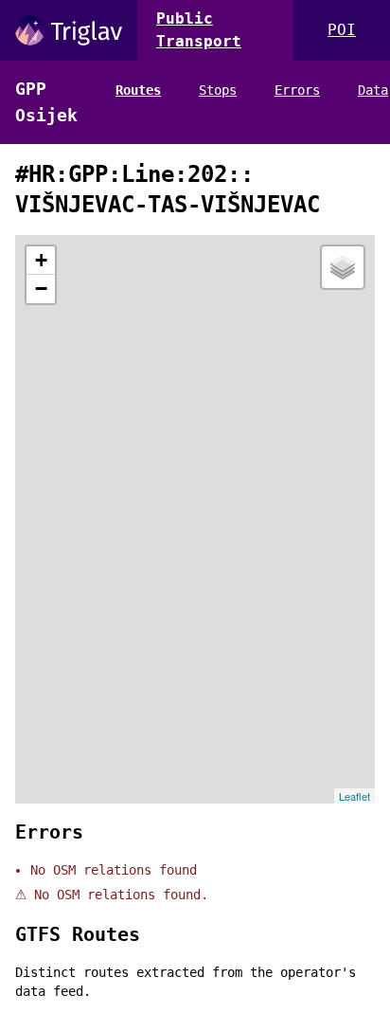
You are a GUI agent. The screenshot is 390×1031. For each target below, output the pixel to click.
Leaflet (354, 796)
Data (373, 90)
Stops (218, 90)
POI (342, 30)
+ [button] (41, 260)
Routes (138, 90)
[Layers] (342, 267)
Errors (297, 90)
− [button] (41, 288)
